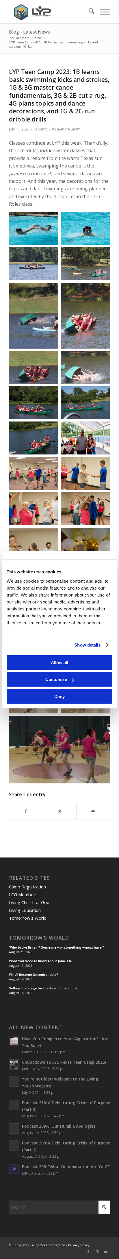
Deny (59, 696)
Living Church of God (29, 902)
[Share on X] (59, 811)
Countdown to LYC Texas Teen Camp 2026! (64, 1062)
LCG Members (23, 894)
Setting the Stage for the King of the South (43, 988)
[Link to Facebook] (88, 1251)
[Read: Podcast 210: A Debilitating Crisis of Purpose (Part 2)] (14, 1105)
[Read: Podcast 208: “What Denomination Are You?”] (14, 1169)
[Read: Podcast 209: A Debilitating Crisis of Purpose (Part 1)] (14, 1145)
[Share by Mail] (93, 811)
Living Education (25, 910)
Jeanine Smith (69, 129)
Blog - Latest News (29, 32)
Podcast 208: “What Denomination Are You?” (65, 1166)
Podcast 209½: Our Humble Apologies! (59, 1126)
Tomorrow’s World (39, 937)
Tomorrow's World (28, 918)
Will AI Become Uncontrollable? (33, 974)
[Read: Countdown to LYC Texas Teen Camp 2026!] (14, 1064)
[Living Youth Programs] (49, 11)
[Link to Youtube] (105, 1251)
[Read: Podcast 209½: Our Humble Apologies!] (14, 1128)
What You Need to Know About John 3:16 (40, 961)
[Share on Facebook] (26, 811)
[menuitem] (88, 11)
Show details (87, 645)
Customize (56, 679)
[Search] (88, 11)
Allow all (59, 662)
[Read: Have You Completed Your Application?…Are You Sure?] (14, 1041)
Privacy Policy (79, 1245)
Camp (43, 129)
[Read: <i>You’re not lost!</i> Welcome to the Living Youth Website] (14, 1081)
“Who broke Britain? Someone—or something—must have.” (56, 947)
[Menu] (102, 11)
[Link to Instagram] (97, 1251)
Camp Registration (27, 887)
